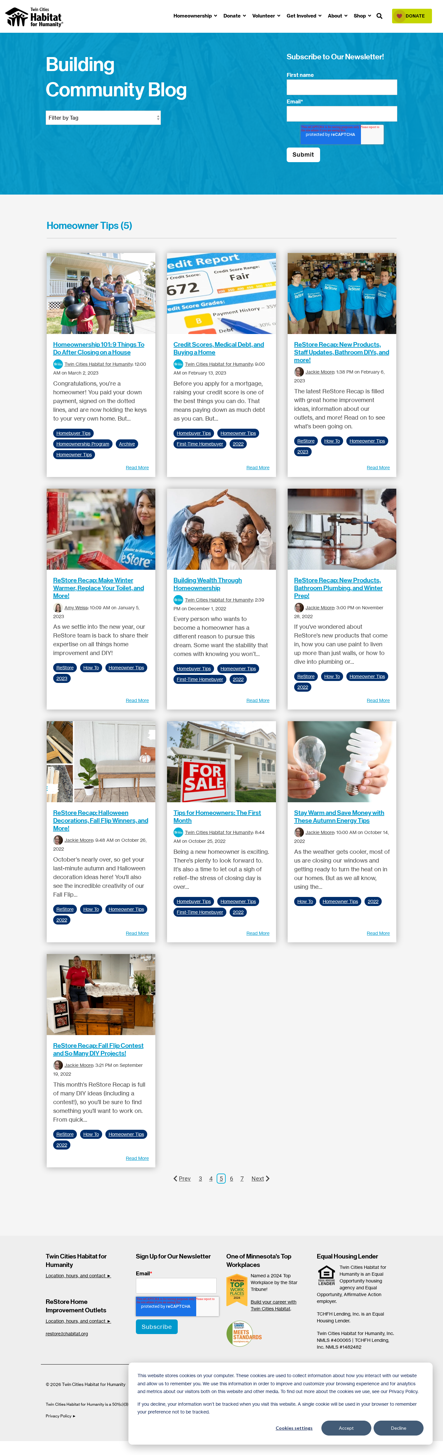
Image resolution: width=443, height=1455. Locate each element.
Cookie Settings (27, 1447)
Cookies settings (294, 1428)
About (335, 16)
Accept (346, 1428)
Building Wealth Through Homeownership (208, 584)
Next (258, 1178)
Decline (398, 1428)
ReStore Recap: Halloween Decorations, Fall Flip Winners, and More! (100, 820)
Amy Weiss (76, 607)
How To (332, 441)
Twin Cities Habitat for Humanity (98, 364)
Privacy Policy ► (61, 1415)
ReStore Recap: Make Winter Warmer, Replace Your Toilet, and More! (98, 588)
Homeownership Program (82, 444)
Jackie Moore (319, 372)
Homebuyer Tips (73, 433)
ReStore (306, 441)
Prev (185, 1178)
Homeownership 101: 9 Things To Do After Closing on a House (98, 348)
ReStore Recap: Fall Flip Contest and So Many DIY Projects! (98, 1049)
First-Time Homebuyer (200, 444)
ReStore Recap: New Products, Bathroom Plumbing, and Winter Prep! (338, 588)
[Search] (379, 16)
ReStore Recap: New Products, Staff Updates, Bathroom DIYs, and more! (341, 352)
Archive (127, 444)
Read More (137, 467)
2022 (238, 444)
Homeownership (193, 16)
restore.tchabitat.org (67, 1333)
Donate (232, 16)
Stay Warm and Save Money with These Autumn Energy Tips (339, 816)
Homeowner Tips (74, 455)
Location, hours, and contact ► (78, 1275)
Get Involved (302, 16)
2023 (302, 452)
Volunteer (264, 16)
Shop (360, 16)
